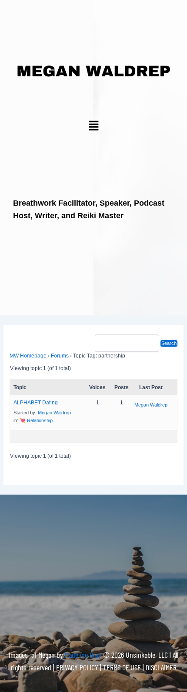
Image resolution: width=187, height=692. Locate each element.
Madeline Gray (84, 654)
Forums (60, 356)
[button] (93, 126)
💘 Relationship (36, 420)
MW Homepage (28, 356)
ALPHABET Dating (35, 403)
